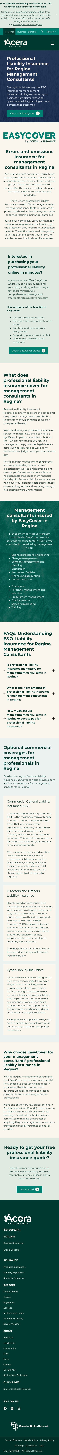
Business (21, 32)
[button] (42, 31)
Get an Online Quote (22, 113)
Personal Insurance (13, 1243)
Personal (9, 32)
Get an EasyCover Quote (25, 351)
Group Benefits (11, 1250)
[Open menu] (53, 43)
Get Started (27, 1189)
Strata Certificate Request (17, 1389)
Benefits (32, 32)
